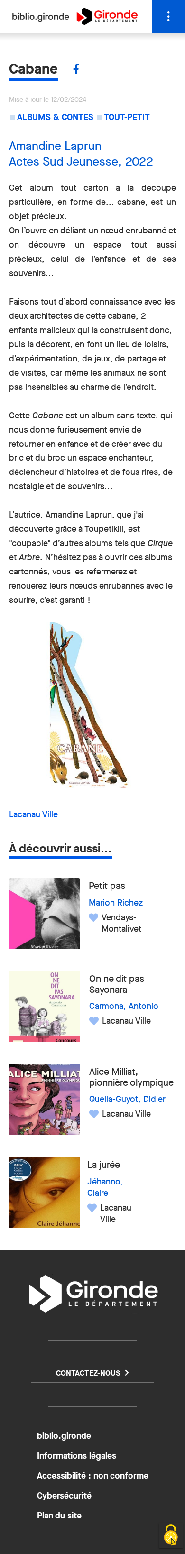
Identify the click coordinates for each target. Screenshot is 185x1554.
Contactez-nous (88, 1373)
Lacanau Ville (33, 814)
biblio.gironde (64, 1436)
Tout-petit (127, 117)
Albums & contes (55, 117)
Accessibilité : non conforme (92, 1475)
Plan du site (59, 1515)
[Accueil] (75, 22)
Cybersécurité (64, 1495)
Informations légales (76, 1456)
